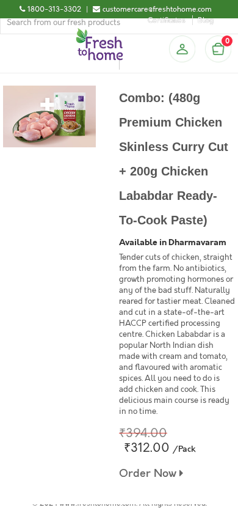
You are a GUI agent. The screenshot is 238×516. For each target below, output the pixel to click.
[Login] (181, 48)
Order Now (149, 473)
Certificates (167, 20)
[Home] (99, 33)
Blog (206, 20)
